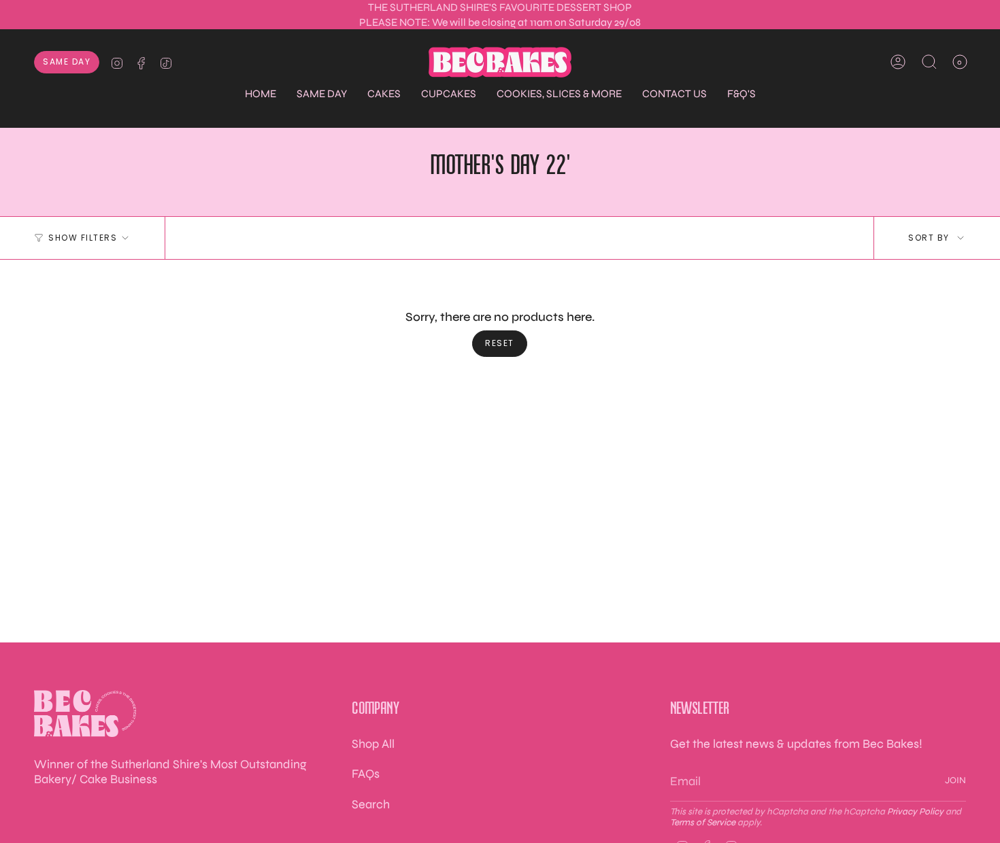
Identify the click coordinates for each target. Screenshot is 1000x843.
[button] (321, 94)
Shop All (373, 743)
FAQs (366, 773)
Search (371, 804)
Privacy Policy (915, 811)
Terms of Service (702, 822)
